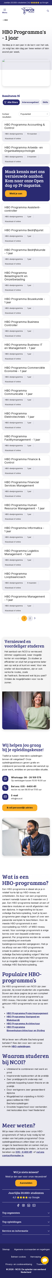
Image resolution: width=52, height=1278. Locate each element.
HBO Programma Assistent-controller (22, 209)
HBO (6, 20)
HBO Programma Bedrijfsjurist (23, 230)
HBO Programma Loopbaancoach (15, 575)
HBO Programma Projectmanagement (27, 1013)
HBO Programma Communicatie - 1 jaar (18, 392)
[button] (45, 1260)
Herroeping (35, 1257)
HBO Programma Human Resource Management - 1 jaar (24, 506)
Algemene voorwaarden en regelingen (32, 1249)
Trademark (41, 1264)
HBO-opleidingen (21, 1046)
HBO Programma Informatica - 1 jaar (24, 529)
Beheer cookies (18, 1257)
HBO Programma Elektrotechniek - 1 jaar (19, 415)
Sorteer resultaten (6, 115)
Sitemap (6, 1249)
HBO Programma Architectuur (23, 1023)
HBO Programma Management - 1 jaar (24, 598)
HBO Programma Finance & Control (22, 461)
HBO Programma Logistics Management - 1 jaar (21, 552)
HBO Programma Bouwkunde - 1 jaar (24, 300)
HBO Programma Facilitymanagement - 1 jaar (22, 438)
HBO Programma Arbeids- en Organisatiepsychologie (23, 149)
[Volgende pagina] (34, 618)
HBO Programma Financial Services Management (21, 484)
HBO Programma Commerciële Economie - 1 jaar (24, 369)
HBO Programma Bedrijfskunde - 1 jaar (24, 251)
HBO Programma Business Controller (21, 323)
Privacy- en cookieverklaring (19, 1264)
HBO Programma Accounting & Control (24, 126)
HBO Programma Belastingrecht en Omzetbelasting (15, 276)
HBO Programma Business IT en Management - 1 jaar (23, 346)
